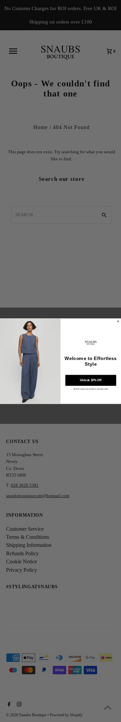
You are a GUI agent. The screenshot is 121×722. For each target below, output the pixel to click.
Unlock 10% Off (90, 380)
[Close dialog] (118, 321)
